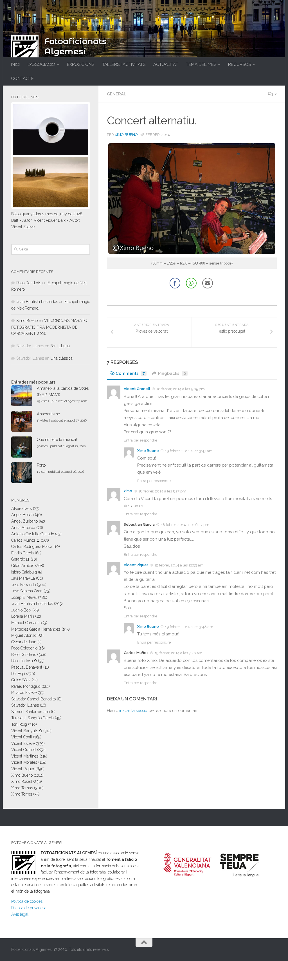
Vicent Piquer (136, 565)
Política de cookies (26, 901)
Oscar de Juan (23, 642)
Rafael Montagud (25, 686)
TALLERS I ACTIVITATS (123, 64)
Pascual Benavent (26, 667)
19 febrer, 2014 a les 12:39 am (179, 565)
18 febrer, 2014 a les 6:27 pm (185, 525)
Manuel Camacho (26, 622)
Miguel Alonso (23, 635)
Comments (130, 373)
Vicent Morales (24, 762)
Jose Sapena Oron (26, 591)
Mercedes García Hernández (35, 629)
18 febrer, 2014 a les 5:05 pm (180, 389)
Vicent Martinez (25, 756)
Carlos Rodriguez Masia (31, 546)
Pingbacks (172, 373)
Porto (41, 465)
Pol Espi (18, 673)
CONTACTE (22, 78)
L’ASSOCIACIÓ (41, 64)
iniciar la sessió (133, 710)
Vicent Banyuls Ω (26, 731)
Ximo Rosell (21, 781)
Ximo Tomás (22, 788)
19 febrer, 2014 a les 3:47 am (189, 451)
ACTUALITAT (165, 64)
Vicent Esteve (23, 743)
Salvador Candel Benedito (33, 699)
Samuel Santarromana (30, 711)
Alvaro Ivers (21, 508)
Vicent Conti (21, 737)
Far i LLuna (60, 346)
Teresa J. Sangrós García (32, 718)
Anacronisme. (49, 414)
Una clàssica (61, 358)
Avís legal (19, 914)
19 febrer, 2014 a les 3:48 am (189, 627)
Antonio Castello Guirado (32, 534)
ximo (128, 491)
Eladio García (22, 553)
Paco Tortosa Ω (24, 660)
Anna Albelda (23, 527)
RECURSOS (239, 64)
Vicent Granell (137, 389)
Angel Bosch (22, 514)
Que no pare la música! (57, 439)
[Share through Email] (207, 283)
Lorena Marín (22, 616)
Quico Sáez (21, 680)
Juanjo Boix (21, 610)
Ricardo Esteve (24, 692)
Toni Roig (19, 724)
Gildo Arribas (22, 565)
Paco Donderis (28, 283)
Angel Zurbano (24, 521)
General (116, 94)
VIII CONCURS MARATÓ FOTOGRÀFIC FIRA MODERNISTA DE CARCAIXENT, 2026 (49, 327)
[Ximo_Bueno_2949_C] (191, 252)
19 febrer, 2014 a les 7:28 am (178, 653)
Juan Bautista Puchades (37, 301)
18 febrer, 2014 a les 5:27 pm (162, 491)
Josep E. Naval (24, 597)
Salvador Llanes (25, 705)
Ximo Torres (21, 794)
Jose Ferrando (23, 585)
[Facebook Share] (175, 283)
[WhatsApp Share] (191, 283)
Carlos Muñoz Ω (25, 540)
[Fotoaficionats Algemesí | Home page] (25, 49)
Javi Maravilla (23, 578)
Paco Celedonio (24, 648)
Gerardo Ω (20, 559)
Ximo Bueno (126, 135)
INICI (15, 64)
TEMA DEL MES (201, 64)
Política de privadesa (28, 908)
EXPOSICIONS (80, 64)
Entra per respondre (140, 440)
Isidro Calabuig (24, 572)
